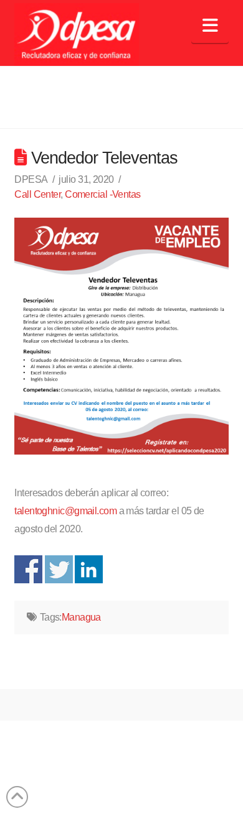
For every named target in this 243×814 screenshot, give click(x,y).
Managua (81, 617)
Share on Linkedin (89, 569)
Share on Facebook (28, 569)
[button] (209, 26)
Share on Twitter (59, 569)
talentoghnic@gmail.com (65, 511)
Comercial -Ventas (102, 194)
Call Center (37, 194)
